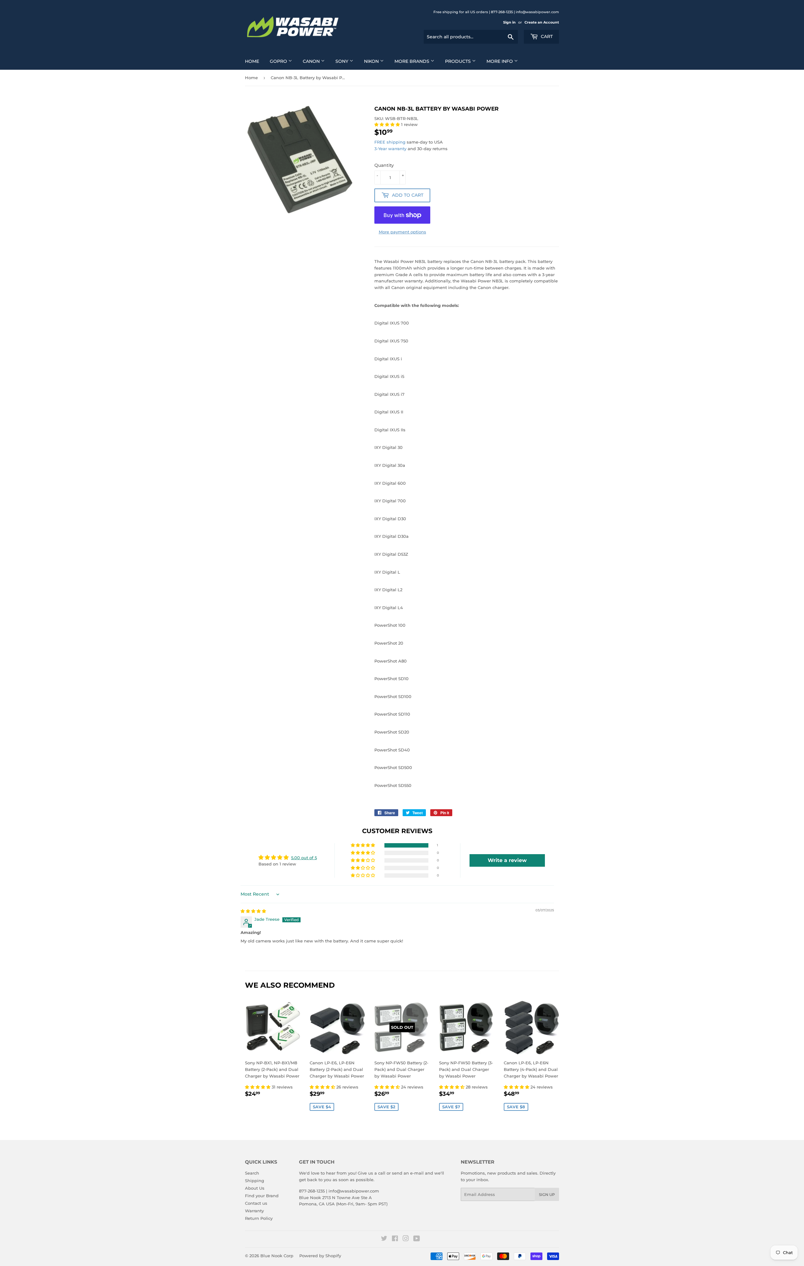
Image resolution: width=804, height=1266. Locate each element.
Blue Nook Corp (276, 1255)
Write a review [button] (507, 860)
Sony (342, 61)
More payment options (402, 231)
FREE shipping (389, 142)
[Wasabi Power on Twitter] (384, 1239)
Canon (312, 61)
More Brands (412, 61)
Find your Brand (262, 1195)
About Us (254, 1188)
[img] (253, 911)
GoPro (279, 61)
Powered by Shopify (320, 1255)
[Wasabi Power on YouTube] (416, 1239)
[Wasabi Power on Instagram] (406, 1239)
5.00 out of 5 (304, 857)
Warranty (254, 1210)
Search (252, 1173)
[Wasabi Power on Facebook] (395, 1239)
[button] (387, 124)
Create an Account (541, 22)
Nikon (372, 61)
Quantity (384, 165)
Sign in (509, 22)
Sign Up (547, 1194)
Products (458, 61)
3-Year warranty (391, 148)
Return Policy (259, 1218)
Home (252, 61)
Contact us (256, 1203)
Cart (546, 36)
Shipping (254, 1180)
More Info (500, 61)
